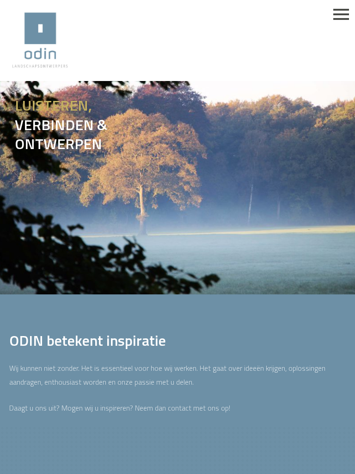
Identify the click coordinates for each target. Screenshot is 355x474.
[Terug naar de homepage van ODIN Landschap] (40, 40)
